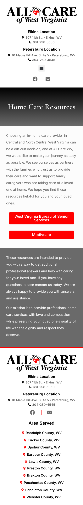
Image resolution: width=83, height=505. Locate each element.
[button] (41, 68)
